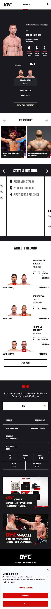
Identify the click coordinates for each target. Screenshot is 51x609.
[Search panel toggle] (47, 4)
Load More (25, 363)
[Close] (48, 570)
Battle (36, 299)
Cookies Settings (25, 588)
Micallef (38, 261)
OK (25, 604)
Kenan (36, 327)
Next (46, 120)
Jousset (37, 264)
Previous (4, 120)
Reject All (25, 596)
